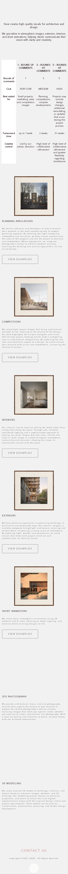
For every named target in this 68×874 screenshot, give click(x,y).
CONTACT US (34, 850)
